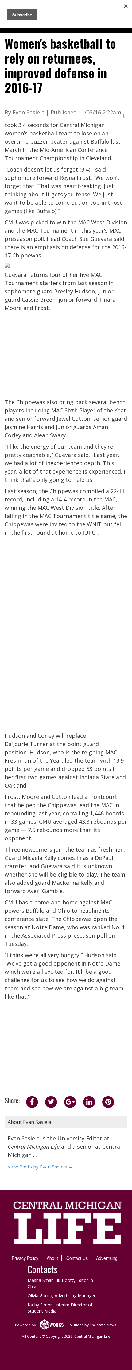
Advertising (107, 1258)
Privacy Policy (25, 1258)
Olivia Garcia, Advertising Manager (61, 1295)
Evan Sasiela (29, 112)
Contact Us (77, 1258)
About (52, 1258)
